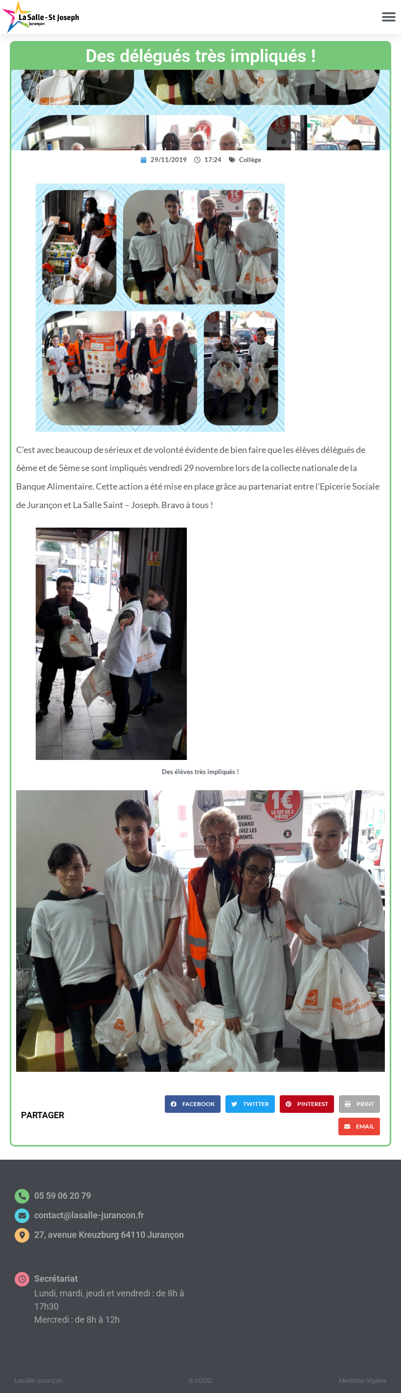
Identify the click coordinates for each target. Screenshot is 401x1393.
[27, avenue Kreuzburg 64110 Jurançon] (22, 1235)
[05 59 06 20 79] (22, 1196)
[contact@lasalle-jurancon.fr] (22, 1216)
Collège (250, 160)
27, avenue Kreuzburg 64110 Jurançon (109, 1234)
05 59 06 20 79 (62, 1195)
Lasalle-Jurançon (39, 1380)
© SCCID (200, 1380)
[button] (389, 17)
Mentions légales (362, 1380)
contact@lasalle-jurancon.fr (89, 1215)
